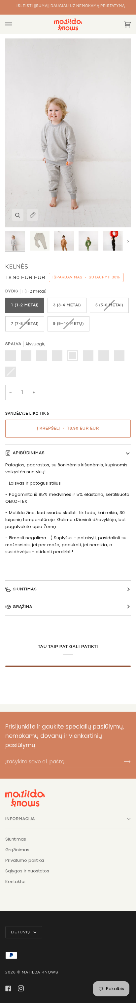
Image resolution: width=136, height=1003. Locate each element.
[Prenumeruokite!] (122, 761)
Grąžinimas (17, 850)
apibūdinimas (29, 453)
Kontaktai (15, 881)
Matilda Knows (40, 972)
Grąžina (22, 607)
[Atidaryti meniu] (15, 24)
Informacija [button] (20, 819)
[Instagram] (21, 988)
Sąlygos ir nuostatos (27, 871)
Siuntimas (25, 589)
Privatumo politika (24, 860)
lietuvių (21, 932)
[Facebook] (8, 988)
